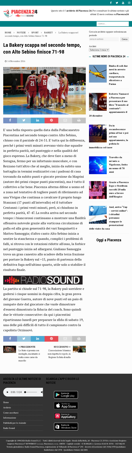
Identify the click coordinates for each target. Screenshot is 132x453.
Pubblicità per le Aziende (14, 422)
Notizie (21, 32)
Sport (35, 32)
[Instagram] (129, 3)
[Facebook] (111, 3)
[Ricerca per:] (113, 23)
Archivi (92, 46)
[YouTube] (123, 3)
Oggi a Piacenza (108, 240)
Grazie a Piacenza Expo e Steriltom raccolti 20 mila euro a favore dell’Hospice (119, 189)
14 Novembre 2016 (16, 61)
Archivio (7, 407)
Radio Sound (9, 428)
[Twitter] (117, 3)
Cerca (124, 39)
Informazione (9, 417)
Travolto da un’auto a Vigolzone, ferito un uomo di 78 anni (118, 164)
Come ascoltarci (10, 412)
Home (6, 402)
